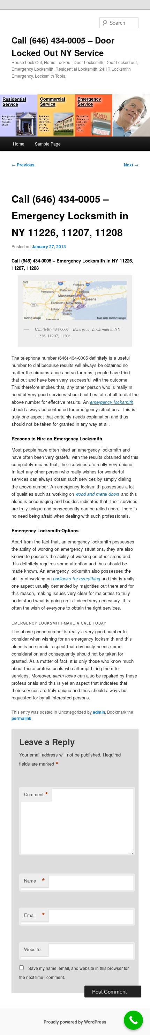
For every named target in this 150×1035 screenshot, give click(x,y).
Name (34, 880)
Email (34, 915)
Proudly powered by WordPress (75, 1022)
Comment (36, 794)
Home (18, 144)
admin (99, 712)
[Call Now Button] (133, 1020)
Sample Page (48, 144)
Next (131, 165)
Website (32, 949)
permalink (21, 718)
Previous (23, 165)
